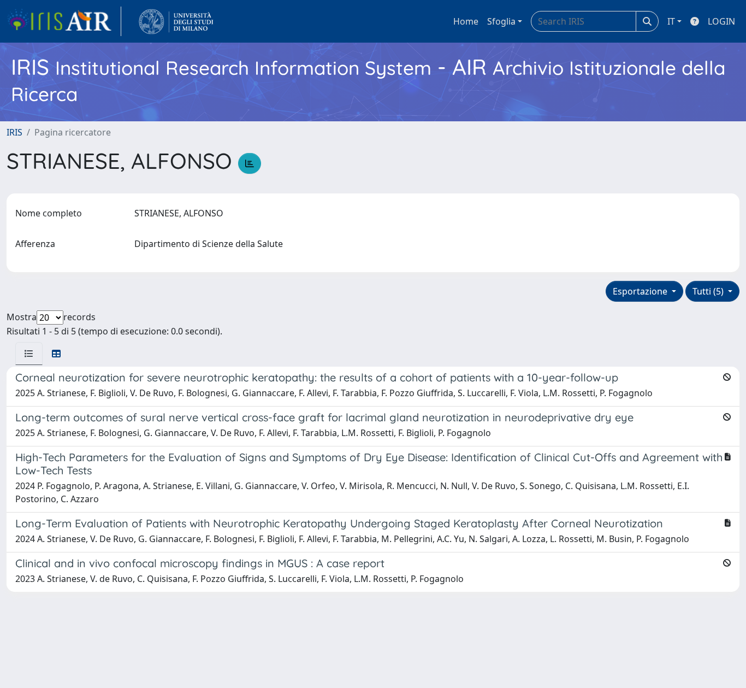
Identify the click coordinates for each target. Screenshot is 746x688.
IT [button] (671, 21)
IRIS (14, 132)
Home (465, 21)
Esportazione (641, 291)
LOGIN (721, 21)
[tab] (29, 353)
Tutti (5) (709, 291)
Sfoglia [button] (501, 21)
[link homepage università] (176, 21)
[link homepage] (64, 21)
